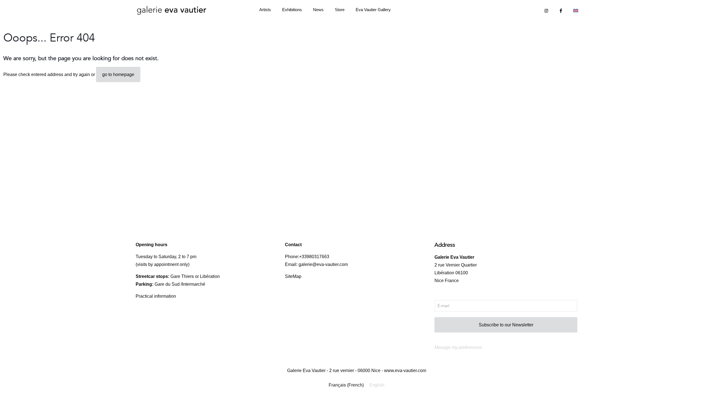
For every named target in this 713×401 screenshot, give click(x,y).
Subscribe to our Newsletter (506, 324)
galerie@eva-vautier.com (323, 264)
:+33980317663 (313, 256)
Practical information (156, 296)
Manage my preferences (458, 347)
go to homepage (118, 74)
